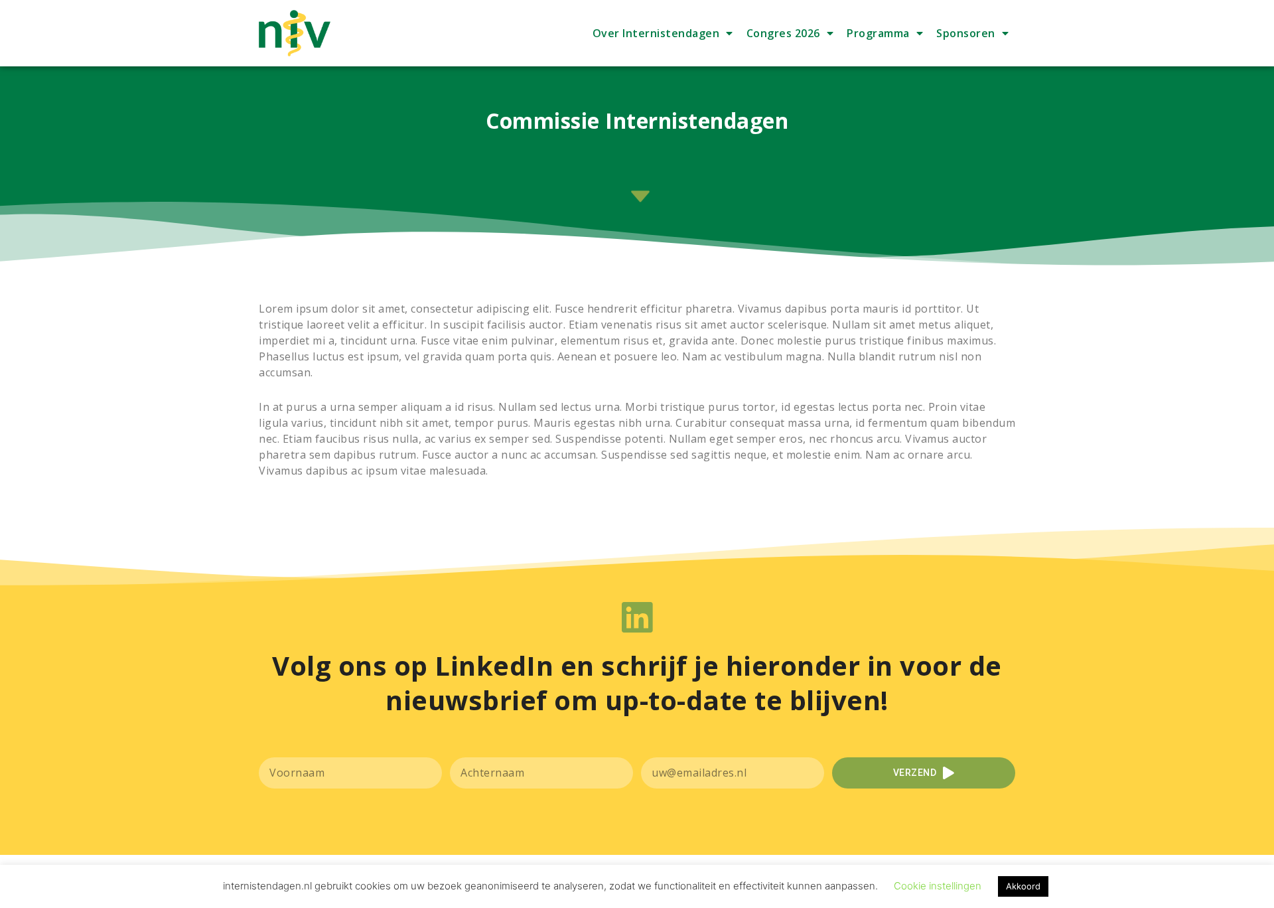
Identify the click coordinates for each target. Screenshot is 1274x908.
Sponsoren (965, 33)
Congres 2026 (783, 33)
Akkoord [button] (1023, 886)
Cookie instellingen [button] (937, 885)
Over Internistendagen (656, 33)
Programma (878, 33)
